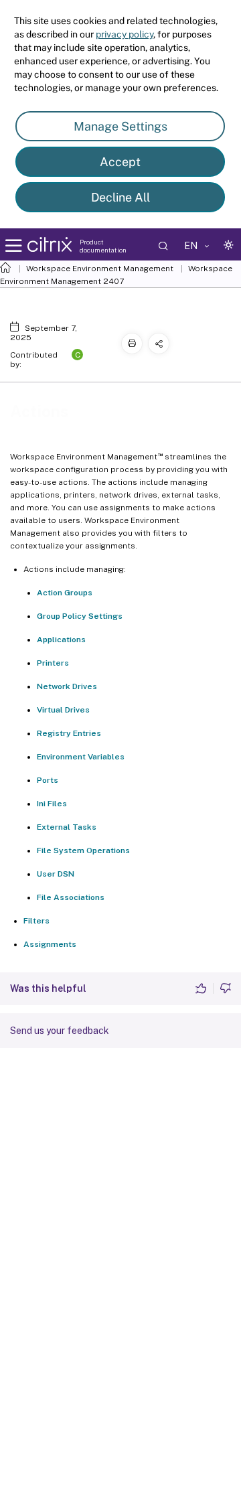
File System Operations (83, 850)
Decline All (120, 197)
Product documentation (103, 246)
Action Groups (64, 592)
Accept (120, 162)
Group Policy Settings (80, 616)
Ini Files (52, 803)
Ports (47, 780)
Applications (61, 639)
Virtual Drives (63, 710)
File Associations (70, 897)
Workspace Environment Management (99, 268)
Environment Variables (81, 756)
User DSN (55, 874)
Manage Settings (120, 126)
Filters (36, 920)
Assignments (49, 944)
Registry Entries (69, 733)
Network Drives (67, 686)
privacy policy (124, 34)
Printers (53, 663)
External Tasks (66, 827)
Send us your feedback (59, 1030)
